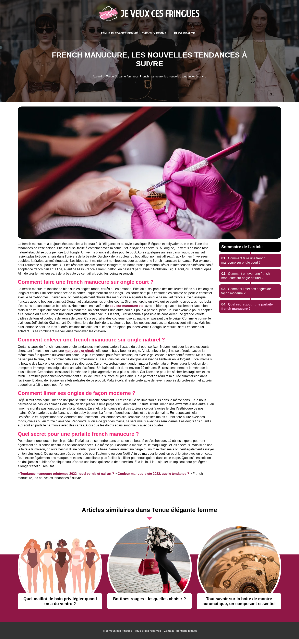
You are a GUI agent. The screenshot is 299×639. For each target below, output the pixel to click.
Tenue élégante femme (119, 33)
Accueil (97, 76)
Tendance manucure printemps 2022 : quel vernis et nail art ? (67, 473)
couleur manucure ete (126, 306)
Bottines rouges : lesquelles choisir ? (149, 599)
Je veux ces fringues (119, 630)
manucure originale (80, 350)
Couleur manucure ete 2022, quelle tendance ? (153, 473)
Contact (169, 630)
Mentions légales (186, 630)
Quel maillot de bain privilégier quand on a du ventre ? (60, 601)
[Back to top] (288, 628)
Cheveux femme (154, 33)
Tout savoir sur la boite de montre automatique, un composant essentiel (239, 601)
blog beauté (184, 33)
